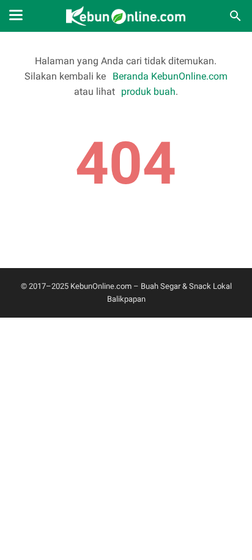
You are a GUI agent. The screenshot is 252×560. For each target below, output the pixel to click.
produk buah (148, 91)
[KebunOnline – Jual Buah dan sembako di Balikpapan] (125, 16)
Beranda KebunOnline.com (170, 76)
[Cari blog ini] (235, 16)
